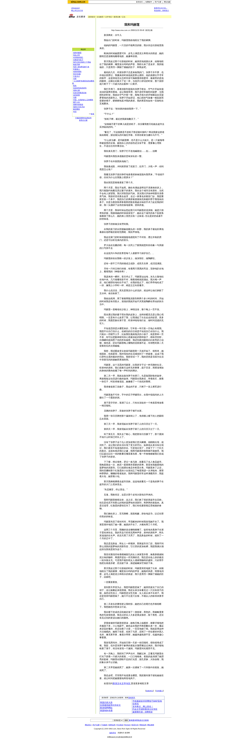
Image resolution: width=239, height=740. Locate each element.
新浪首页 (139, 2)
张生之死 (76, 55)
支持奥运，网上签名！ (143, 706)
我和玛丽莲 (77, 53)
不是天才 (76, 76)
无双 (74, 79)
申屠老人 (76, 69)
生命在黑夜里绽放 (79, 93)
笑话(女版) (77, 74)
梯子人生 (76, 102)
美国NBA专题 (106, 710)
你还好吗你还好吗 (79, 88)
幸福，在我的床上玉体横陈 (83, 100)
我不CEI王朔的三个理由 (82, 62)
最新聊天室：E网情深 (143, 712)
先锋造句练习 (78, 60)
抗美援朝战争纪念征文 (110, 705)
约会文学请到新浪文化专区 (145, 709)
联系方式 (135, 725)
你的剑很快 (77, 72)
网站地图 (167, 2)
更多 (92, 114)
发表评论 (149, 691)
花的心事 (76, 90)
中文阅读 (119, 725)
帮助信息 (143, 725)
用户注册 (158, 2)
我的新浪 (131, 698)
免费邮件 (148, 2)
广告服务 (104, 725)
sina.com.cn (78, 1)
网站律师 (150, 725)
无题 (74, 97)
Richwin (127, 725)
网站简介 (88, 725)
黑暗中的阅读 (78, 104)
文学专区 (108, 17)
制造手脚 (76, 64)
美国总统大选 (106, 702)
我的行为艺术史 (79, 107)
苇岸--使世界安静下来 (81, 67)
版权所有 (112, 733)
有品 (74, 112)
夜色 (74, 86)
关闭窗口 (159, 691)
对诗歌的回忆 (78, 57)
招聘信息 (112, 725)
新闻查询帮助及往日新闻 (139, 720)
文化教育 (100, 17)
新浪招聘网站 (106, 708)
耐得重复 (76, 109)
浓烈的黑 (76, 95)
